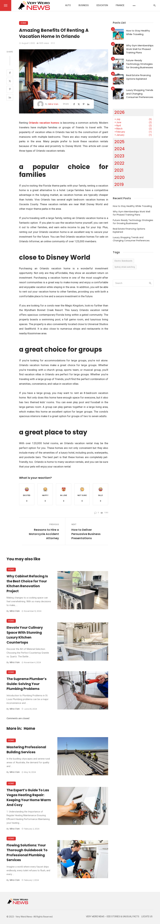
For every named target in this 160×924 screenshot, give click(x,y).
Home (23, 23)
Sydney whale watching (125, 267)
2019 (119, 184)
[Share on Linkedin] (10, 97)
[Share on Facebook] (10, 73)
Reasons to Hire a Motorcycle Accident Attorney (44, 534)
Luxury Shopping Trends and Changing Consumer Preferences (139, 93)
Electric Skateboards (123, 261)
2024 (119, 149)
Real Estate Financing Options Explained (138, 77)
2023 (119, 156)
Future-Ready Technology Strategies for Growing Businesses (139, 64)
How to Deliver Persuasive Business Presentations (85, 534)
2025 (119, 142)
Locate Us (146, 916)
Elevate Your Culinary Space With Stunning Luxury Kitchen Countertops (25, 635)
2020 (119, 177)
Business (84, 5)
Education (102, 5)
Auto (68, 5)
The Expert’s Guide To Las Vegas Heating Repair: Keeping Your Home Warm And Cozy (29, 797)
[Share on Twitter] (10, 81)
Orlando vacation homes (44, 122)
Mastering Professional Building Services (26, 749)
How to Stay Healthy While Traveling (138, 32)
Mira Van (53, 104)
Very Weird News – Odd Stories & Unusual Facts (112, 916)
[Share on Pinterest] (10, 89)
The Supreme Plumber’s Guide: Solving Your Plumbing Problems (27, 684)
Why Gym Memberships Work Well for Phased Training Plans (139, 49)
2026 (119, 112)
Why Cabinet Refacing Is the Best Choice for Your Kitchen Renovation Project (27, 583)
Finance (120, 5)
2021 (118, 170)
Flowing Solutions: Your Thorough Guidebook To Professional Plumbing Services (27, 852)
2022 (119, 163)
